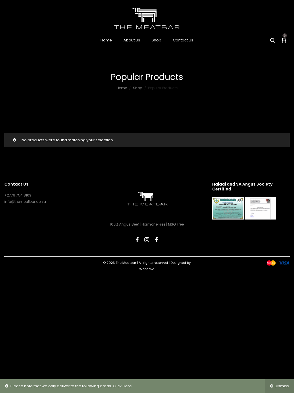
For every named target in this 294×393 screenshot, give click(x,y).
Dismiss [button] (282, 386)
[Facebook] (137, 240)
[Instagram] (146, 240)
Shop (137, 87)
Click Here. (123, 386)
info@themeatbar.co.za (25, 201)
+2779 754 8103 (17, 195)
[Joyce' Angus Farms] (156, 240)
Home (122, 87)
